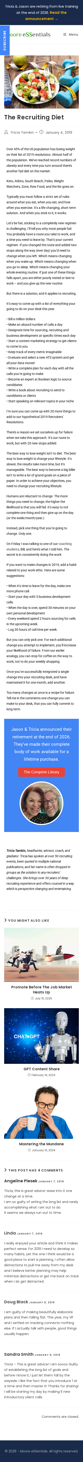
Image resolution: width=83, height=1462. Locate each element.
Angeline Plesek (20, 1181)
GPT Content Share (42, 1069)
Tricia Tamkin (22, 132)
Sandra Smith (19, 1354)
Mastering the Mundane (41, 1144)
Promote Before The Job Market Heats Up (41, 990)
